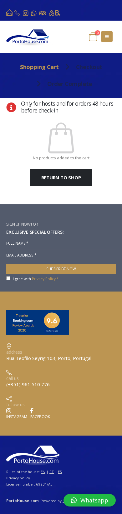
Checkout (89, 67)
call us (12, 378)
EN (43, 471)
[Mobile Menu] (107, 36)
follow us (15, 404)
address (14, 352)
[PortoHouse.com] (9, 14)
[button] (90, 500)
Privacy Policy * (45, 279)
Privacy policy (18, 478)
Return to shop (61, 177)
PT (51, 471)
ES (60, 471)
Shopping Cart (39, 67)
